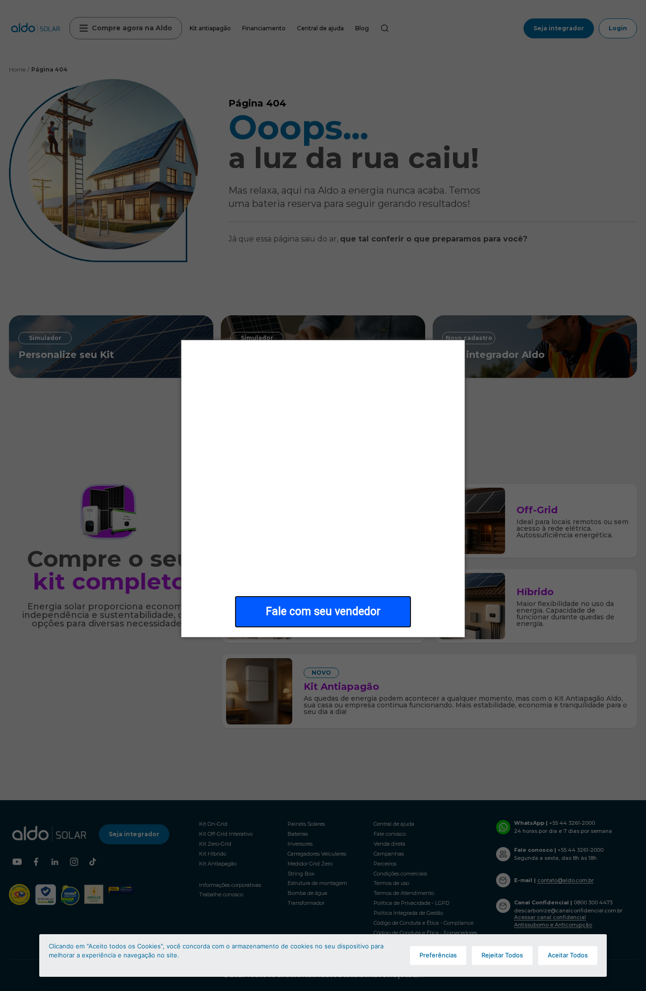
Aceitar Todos (568, 955)
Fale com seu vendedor (323, 611)
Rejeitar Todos (502, 955)
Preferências (438, 955)
